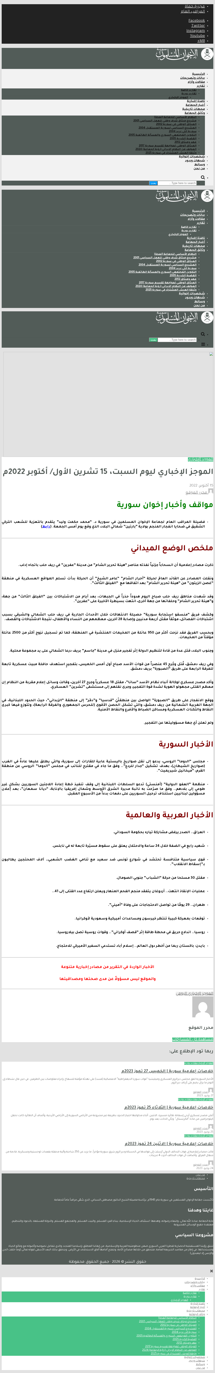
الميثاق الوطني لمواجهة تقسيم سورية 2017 (168, 146)
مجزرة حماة (195, 7)
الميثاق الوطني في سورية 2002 (176, 124)
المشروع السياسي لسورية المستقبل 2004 (168, 128)
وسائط (199, 165)
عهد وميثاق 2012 (185, 142)
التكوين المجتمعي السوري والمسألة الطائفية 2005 (162, 135)
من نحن (199, 169)
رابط (46, 527)
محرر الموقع (196, 493)
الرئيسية (198, 74)
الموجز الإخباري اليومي (194, 994)
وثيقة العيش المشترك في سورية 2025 (171, 153)
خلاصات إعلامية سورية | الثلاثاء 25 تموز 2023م (168, 1108)
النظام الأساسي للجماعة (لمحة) (175, 117)
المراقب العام (193, 12)
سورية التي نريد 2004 (183, 131)
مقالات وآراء (196, 82)
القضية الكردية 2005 (183, 138)
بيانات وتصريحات (192, 78)
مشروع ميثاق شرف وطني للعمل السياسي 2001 (165, 121)
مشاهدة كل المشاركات (192, 1040)
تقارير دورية (189, 93)
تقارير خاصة (189, 90)
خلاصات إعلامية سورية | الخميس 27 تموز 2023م (167, 1071)
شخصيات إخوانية (192, 157)
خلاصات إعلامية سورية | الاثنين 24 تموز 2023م (169, 1144)
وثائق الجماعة (195, 113)
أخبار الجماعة (195, 105)
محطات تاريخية (193, 109)
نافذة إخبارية (196, 101)
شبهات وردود (195, 161)
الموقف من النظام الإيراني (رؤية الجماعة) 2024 (166, 149)
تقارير (201, 86)
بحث (153, 183)
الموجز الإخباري (178, 97)
